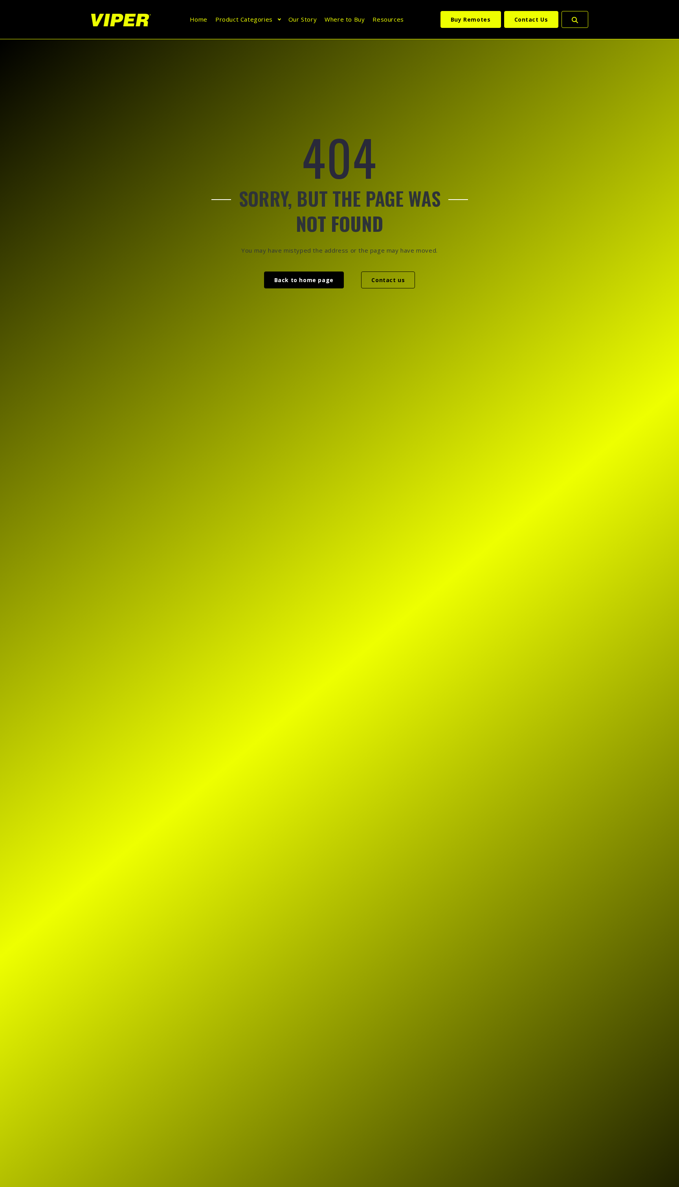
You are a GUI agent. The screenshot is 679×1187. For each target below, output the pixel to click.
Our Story (302, 19)
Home (198, 19)
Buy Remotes (471, 19)
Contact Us (531, 19)
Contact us (388, 280)
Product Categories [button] (244, 19)
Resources (388, 19)
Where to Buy (345, 19)
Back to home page (304, 280)
